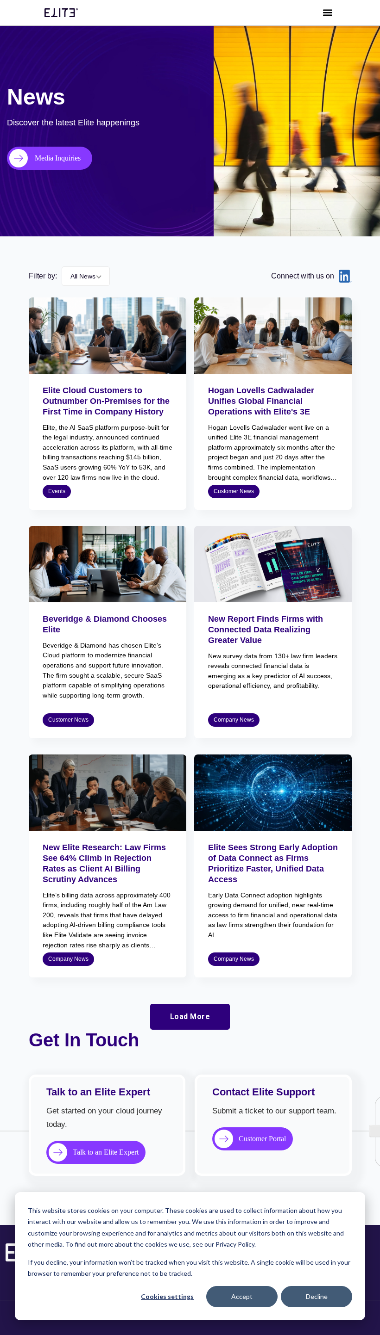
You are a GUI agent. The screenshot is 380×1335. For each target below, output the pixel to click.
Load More (190, 1016)
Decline (317, 1296)
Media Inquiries (58, 158)
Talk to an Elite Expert (106, 1152)
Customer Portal (262, 1139)
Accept (242, 1296)
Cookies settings (167, 1296)
